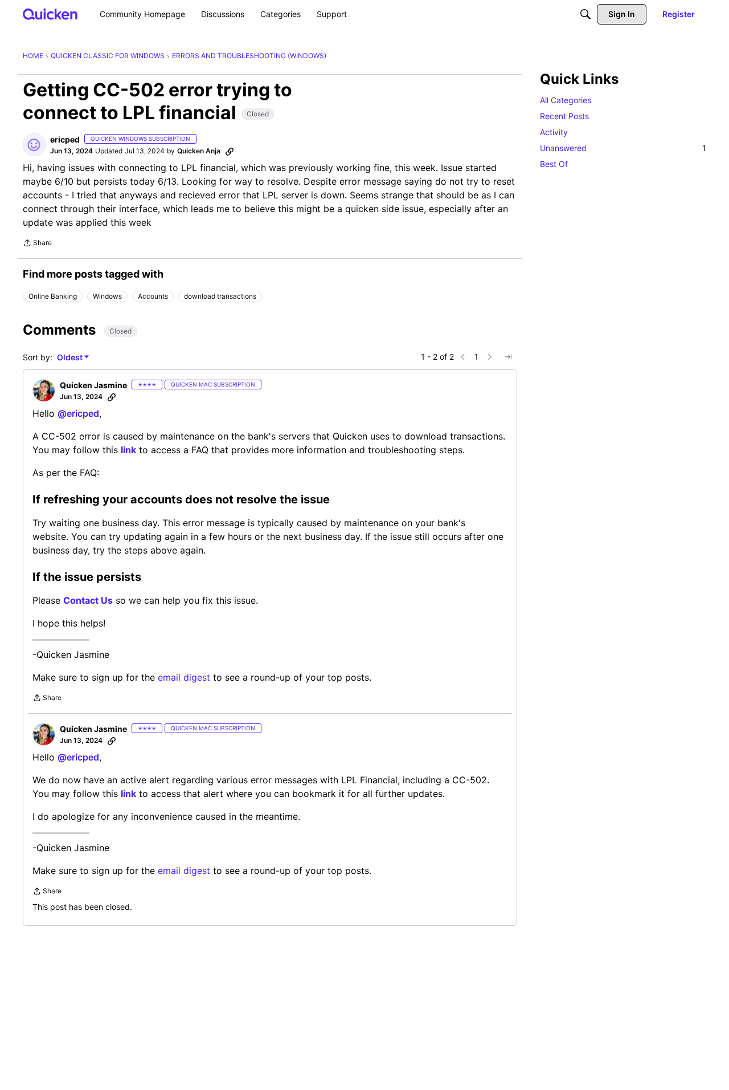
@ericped (78, 413)
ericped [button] (65, 139)
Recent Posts (564, 116)
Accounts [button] (153, 296)
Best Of (554, 164)
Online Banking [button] (52, 296)
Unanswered (623, 148)
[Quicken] (50, 14)
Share (37, 244)
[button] (34, 144)
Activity (554, 132)
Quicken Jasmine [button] (93, 385)
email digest (184, 677)
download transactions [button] (220, 296)
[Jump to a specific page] (508, 357)
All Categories (565, 100)
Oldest (70, 357)
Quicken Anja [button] (198, 151)
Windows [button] (107, 296)
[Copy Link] (229, 151)
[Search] (585, 14)
